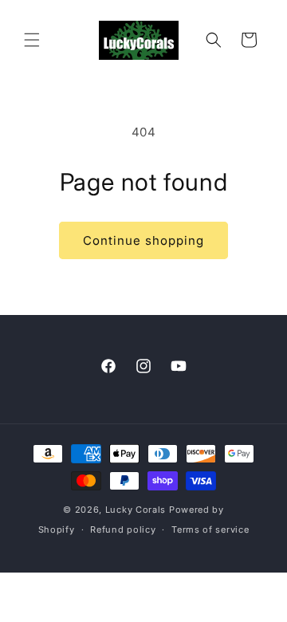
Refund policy (122, 529)
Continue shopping (143, 240)
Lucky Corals (135, 509)
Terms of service (210, 529)
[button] (31, 39)
